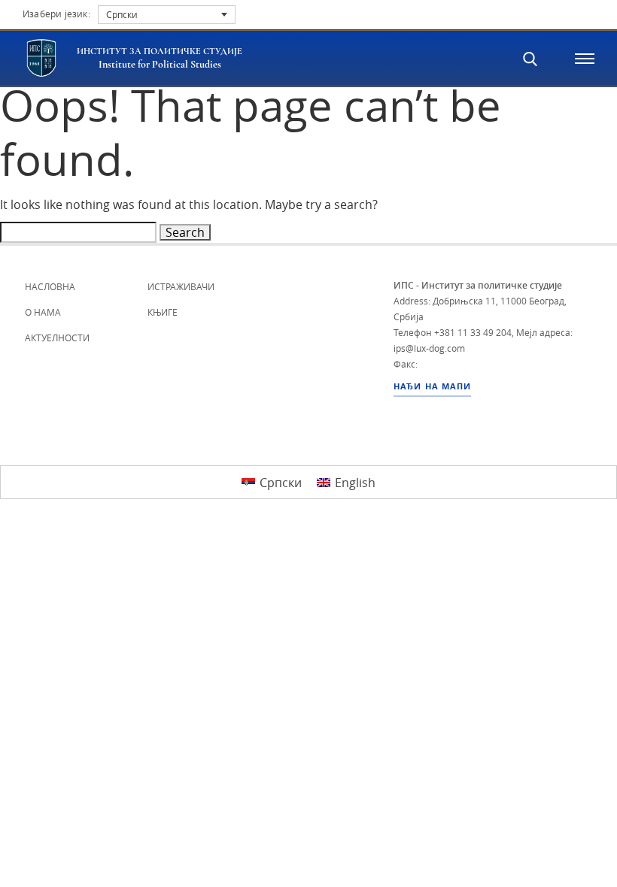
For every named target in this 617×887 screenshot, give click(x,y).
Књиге (162, 312)
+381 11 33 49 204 (473, 332)
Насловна (50, 286)
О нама (43, 312)
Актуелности (57, 337)
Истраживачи (180, 286)
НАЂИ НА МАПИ (432, 386)
